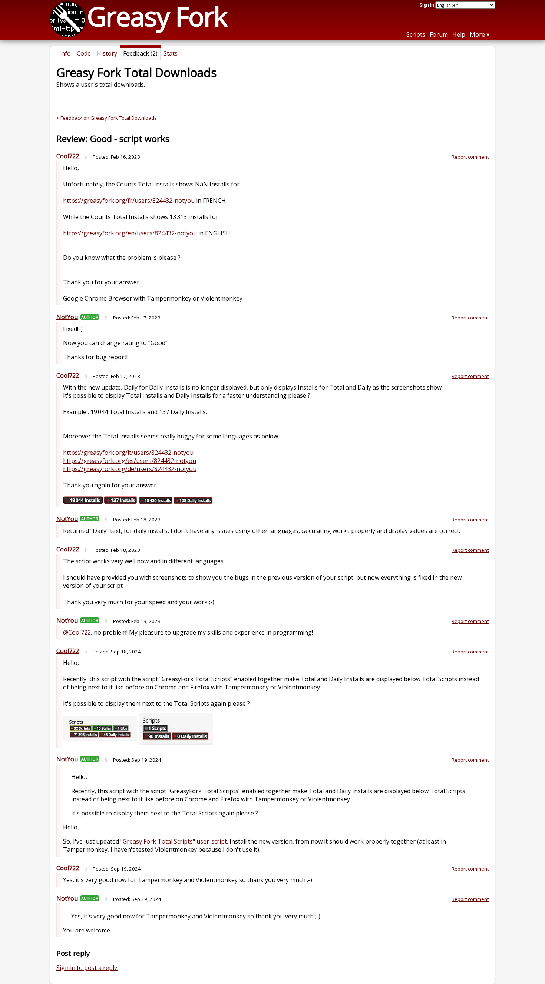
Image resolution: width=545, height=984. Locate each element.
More (477, 34)
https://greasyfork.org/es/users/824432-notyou (129, 461)
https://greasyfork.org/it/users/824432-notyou (128, 452)
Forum (439, 34)
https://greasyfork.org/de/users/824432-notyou (129, 469)
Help (458, 34)
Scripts (415, 34)
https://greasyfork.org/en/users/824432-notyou (130, 233)
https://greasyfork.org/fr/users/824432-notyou (129, 200)
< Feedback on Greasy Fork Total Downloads (106, 118)
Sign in (426, 4)
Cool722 (67, 156)
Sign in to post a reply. (87, 968)
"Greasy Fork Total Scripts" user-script (173, 841)
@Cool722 (77, 632)
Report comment (470, 156)
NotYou (67, 317)
